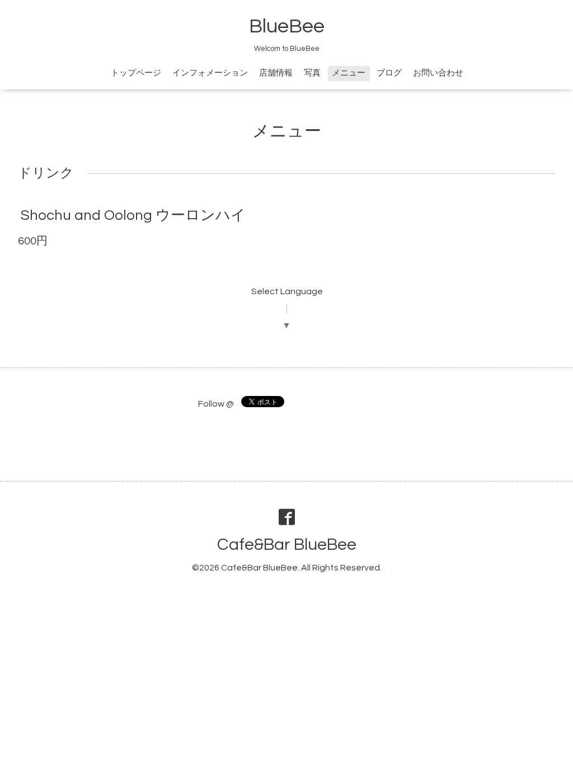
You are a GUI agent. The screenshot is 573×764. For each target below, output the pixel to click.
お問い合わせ (438, 73)
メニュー (348, 73)
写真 (312, 73)
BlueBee (287, 26)
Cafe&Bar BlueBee (286, 544)
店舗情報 (276, 73)
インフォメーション (210, 73)
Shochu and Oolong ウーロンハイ (133, 215)
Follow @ (216, 403)
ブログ (389, 73)
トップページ (136, 73)
